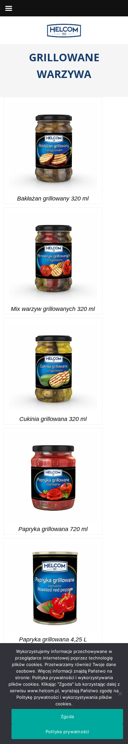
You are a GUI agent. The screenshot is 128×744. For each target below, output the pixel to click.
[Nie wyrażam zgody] (120, 693)
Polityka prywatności (67, 731)
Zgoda (67, 716)
